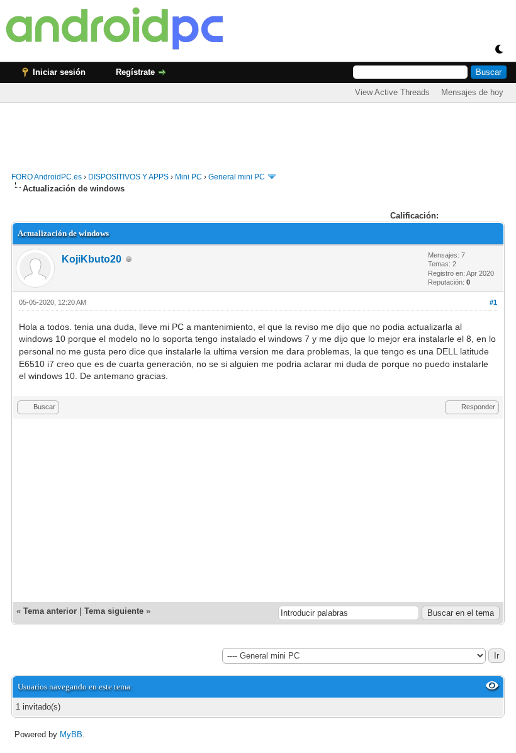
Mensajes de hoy (472, 92)
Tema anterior (50, 611)
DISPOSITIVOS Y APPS (128, 177)
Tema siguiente (113, 611)
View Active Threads (392, 92)
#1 (493, 302)
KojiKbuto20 (91, 259)
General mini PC (236, 177)
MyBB (71, 734)
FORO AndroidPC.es (46, 177)
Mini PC (188, 177)
